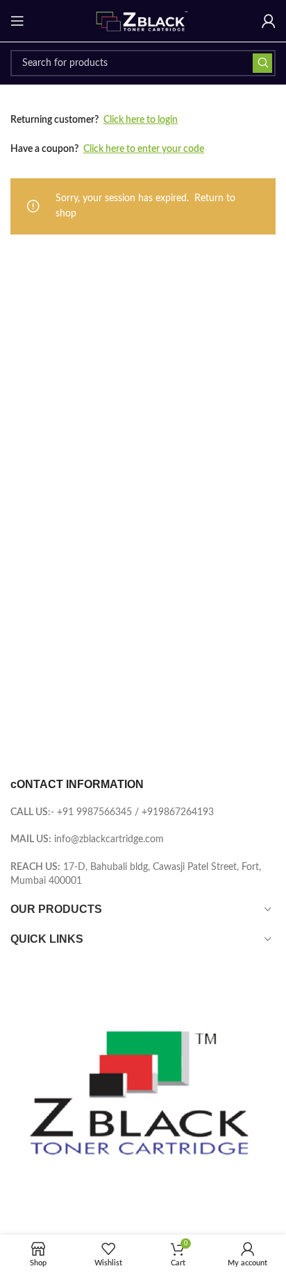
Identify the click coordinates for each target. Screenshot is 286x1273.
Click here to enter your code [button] (143, 149)
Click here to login (140, 120)
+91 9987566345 (94, 812)
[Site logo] (143, 21)
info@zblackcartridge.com (109, 839)
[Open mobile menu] (17, 21)
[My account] (269, 21)
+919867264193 (178, 812)
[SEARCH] (262, 63)
